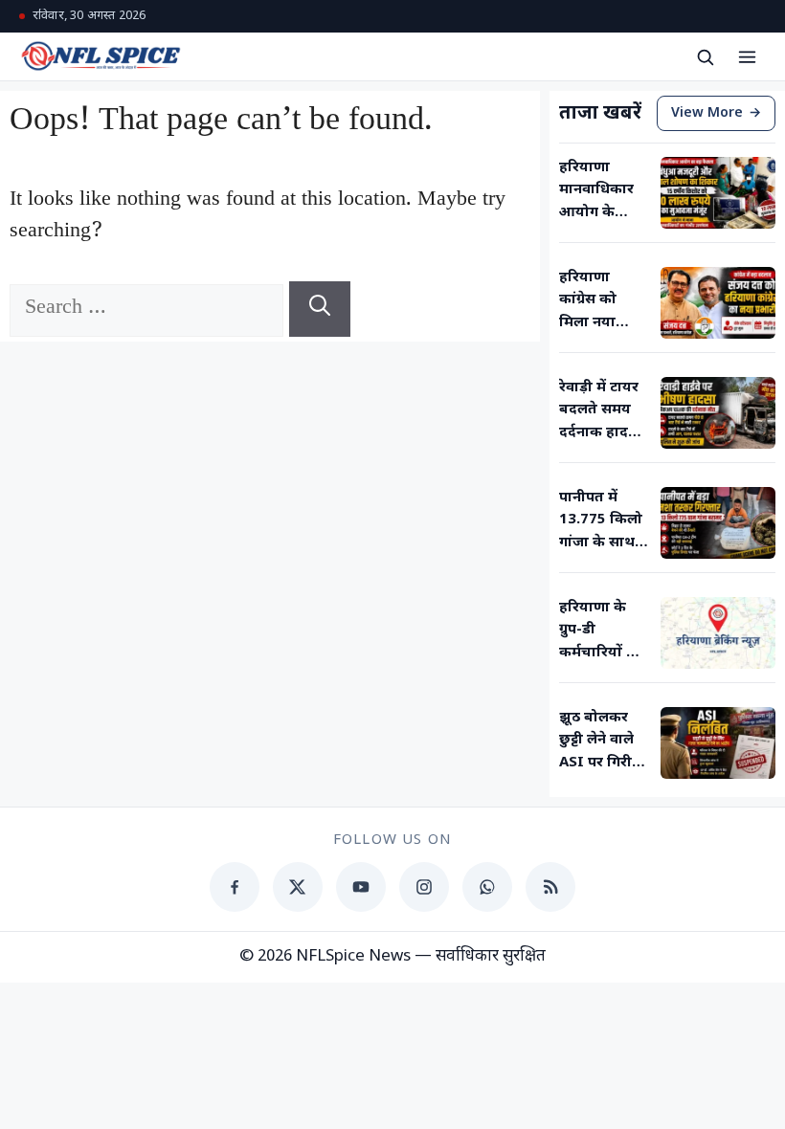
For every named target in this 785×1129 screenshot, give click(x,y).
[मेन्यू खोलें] (747, 56)
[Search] (319, 309)
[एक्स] (298, 887)
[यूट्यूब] (361, 887)
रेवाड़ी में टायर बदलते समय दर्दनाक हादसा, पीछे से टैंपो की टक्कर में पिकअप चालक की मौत (603, 411)
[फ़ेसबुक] (234, 887)
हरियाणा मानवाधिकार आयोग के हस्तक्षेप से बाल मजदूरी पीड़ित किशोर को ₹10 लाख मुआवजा (602, 191)
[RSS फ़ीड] (550, 887)
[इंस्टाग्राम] (424, 887)
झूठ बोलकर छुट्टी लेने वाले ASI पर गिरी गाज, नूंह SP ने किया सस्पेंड (600, 741)
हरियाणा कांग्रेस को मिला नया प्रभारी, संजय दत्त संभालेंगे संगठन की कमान (597, 301)
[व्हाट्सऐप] (487, 887)
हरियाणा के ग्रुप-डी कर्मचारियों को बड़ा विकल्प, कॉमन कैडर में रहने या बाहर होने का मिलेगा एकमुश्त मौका (601, 631)
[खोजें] (704, 56)
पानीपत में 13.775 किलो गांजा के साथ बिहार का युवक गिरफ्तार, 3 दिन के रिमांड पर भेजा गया (604, 521)
